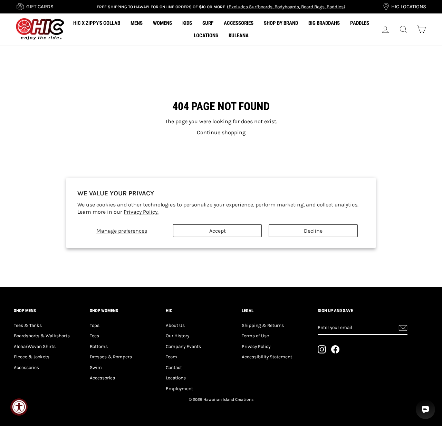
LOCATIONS (206, 35)
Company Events (183, 346)
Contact (174, 367)
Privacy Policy (256, 346)
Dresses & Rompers (111, 356)
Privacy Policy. (141, 212)
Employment (179, 388)
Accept (217, 230)
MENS (137, 23)
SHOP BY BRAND (281, 23)
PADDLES (359, 23)
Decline (313, 230)
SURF (207, 23)
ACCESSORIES (238, 23)
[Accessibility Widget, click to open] (19, 407)
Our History (177, 335)
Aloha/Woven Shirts (35, 346)
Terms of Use (255, 335)
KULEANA (239, 35)
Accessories (26, 367)
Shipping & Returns (263, 325)
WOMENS (162, 23)
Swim (96, 367)
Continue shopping (221, 132)
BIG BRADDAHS (324, 23)
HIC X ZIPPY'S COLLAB (96, 23)
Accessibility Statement (267, 356)
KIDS (187, 23)
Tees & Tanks (28, 325)
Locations (176, 377)
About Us (175, 325)
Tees (94, 335)
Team (171, 356)
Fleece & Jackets (31, 356)
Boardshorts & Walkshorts (42, 335)
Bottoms (99, 346)
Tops (94, 325)
